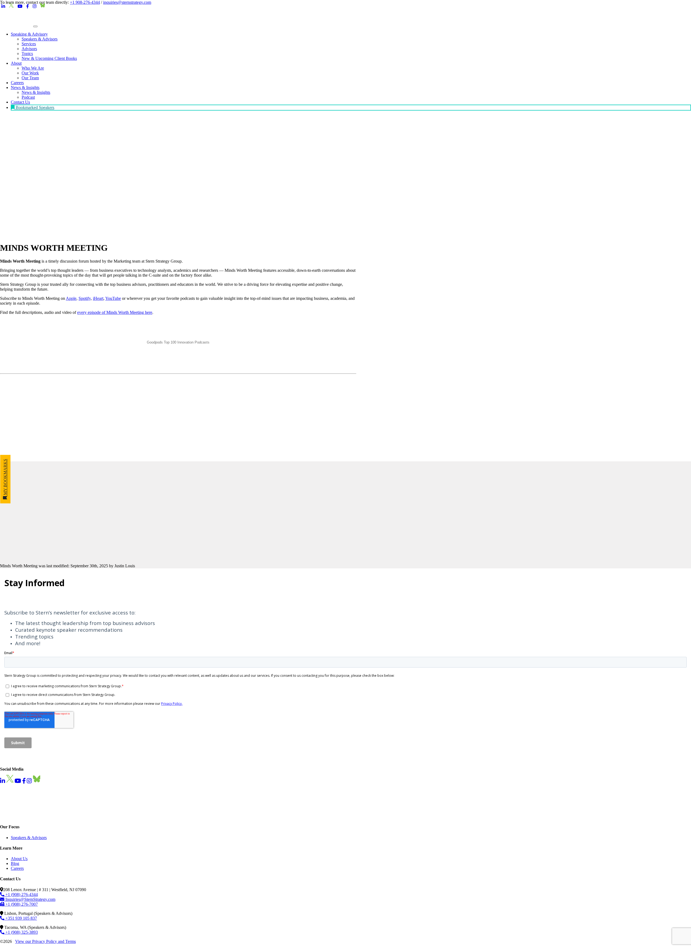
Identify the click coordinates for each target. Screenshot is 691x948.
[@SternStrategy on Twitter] (11, 6)
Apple (71, 298)
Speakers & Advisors (29, 837)
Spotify (85, 298)
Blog (15, 863)
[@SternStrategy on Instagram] (34, 6)
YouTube (113, 298)
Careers (17, 868)
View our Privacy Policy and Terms (45, 941)
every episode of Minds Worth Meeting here (114, 312)
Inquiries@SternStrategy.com (29, 899)
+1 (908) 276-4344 (21, 894)
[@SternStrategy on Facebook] (27, 6)
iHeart (98, 298)
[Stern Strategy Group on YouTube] (20, 6)
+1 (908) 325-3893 (21, 932)
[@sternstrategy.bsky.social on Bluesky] (42, 6)
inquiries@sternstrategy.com (127, 2)
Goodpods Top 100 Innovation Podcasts (178, 342)
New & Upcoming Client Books (49, 58)
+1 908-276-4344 (85, 2)
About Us (19, 858)
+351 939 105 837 (20, 918)
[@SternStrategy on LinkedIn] (3, 6)
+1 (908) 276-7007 (21, 904)
